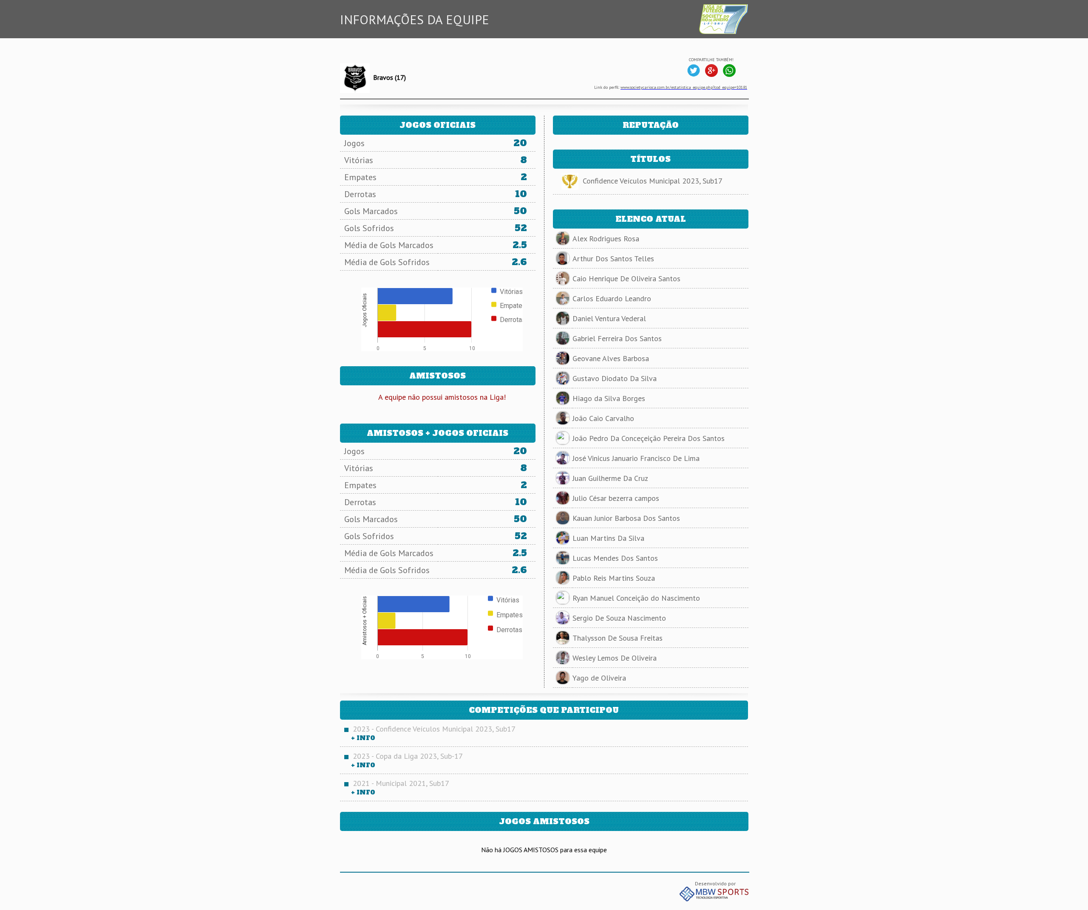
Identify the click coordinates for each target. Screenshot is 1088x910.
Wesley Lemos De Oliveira (614, 658)
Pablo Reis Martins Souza (613, 578)
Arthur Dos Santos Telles (613, 258)
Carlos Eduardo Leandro (611, 298)
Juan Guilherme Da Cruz (610, 478)
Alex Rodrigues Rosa (605, 238)
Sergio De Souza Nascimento (619, 618)
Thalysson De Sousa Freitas (617, 638)
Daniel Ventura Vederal (609, 318)
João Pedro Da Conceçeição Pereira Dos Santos (648, 438)
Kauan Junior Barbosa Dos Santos (626, 518)
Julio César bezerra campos (615, 498)
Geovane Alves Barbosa (610, 358)
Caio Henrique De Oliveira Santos (626, 278)
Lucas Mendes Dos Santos (615, 558)
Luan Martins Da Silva (608, 538)
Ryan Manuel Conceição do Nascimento (636, 598)
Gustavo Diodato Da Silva (614, 378)
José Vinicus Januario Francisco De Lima (636, 458)
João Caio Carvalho (603, 418)
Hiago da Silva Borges (608, 398)
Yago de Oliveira (599, 678)
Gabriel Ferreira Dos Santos (617, 338)
